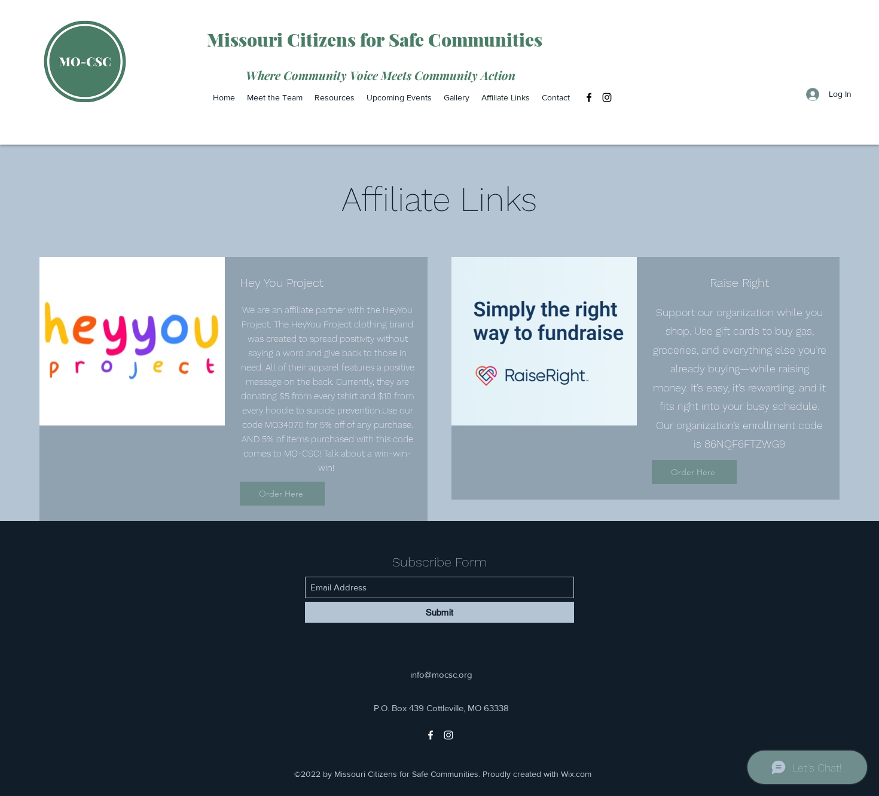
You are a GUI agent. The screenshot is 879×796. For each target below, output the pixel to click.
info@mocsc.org (441, 674)
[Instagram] (607, 97)
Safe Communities (465, 39)
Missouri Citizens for (298, 39)
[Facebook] (589, 97)
